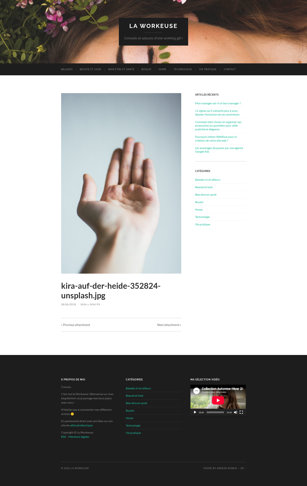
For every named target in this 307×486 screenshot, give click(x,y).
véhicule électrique (81, 425)
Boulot (147, 69)
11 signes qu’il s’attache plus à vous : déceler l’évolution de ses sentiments (217, 112)
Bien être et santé (121, 69)
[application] (218, 400)
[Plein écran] (241, 412)
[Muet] (235, 412)
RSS (63, 436)
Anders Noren (227, 468)
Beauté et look (90, 69)
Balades (67, 69)
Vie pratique (208, 69)
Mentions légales (78, 436)
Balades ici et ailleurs (207, 179)
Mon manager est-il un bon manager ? (218, 103)
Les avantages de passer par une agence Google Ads (219, 149)
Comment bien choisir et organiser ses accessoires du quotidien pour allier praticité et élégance (218, 125)
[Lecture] (195, 412)
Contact (230, 69)
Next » (169, 325)
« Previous (75, 325)
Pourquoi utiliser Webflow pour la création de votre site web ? (216, 138)
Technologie (183, 69)
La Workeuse (153, 26)
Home (162, 69)
